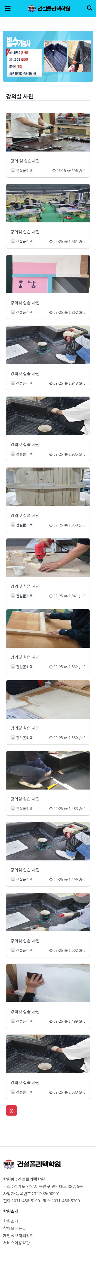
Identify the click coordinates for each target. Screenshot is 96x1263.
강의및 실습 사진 (24, 232)
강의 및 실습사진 (24, 161)
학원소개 (10, 1221)
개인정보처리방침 (18, 1235)
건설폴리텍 (24, 170)
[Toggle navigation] (7, 8)
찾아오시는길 (14, 1228)
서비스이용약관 (16, 1242)
